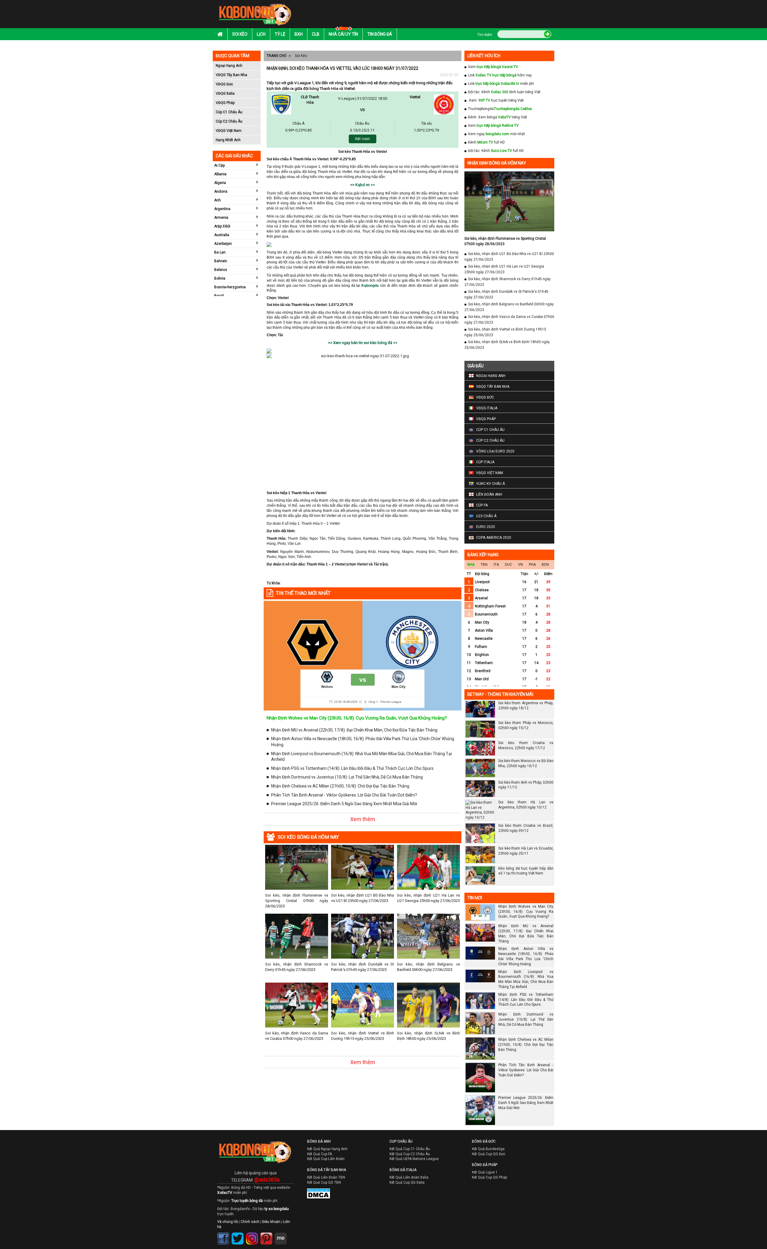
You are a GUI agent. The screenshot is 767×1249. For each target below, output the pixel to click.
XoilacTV (224, 1193)
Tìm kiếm (484, 35)
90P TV (484, 100)
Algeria (220, 183)
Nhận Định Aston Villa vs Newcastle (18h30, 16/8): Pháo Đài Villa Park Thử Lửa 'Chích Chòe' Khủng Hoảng (362, 741)
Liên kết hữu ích (483, 55)
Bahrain (220, 261)
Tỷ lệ (280, 34)
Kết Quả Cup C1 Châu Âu (409, 1149)
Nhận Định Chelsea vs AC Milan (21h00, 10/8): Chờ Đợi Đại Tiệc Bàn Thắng (340, 786)
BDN (545, 564)
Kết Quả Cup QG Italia (407, 1182)
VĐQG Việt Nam (228, 131)
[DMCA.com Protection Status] (314, 1195)
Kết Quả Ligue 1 (485, 1172)
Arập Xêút (222, 226)
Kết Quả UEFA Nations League (414, 1159)
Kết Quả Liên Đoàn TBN (326, 1177)
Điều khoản (271, 1222)
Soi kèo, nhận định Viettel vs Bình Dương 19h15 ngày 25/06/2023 (362, 1036)
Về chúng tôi (227, 1222)
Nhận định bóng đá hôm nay (496, 163)
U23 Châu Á (486, 516)
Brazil (219, 296)
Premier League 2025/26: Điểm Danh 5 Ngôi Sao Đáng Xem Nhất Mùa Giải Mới (344, 803)
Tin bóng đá (379, 34)
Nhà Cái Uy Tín (343, 34)
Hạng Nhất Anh (228, 140)
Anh (217, 200)
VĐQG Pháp (225, 103)
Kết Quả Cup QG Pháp (489, 1177)
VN (520, 564)
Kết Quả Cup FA (319, 1154)
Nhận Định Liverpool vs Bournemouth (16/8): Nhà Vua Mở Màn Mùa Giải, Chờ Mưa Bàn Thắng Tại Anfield (361, 756)
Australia (221, 235)
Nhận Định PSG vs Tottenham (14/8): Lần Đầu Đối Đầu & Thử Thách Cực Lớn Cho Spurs (352, 768)
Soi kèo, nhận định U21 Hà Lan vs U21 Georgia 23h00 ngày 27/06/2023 (428, 898)
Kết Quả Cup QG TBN (324, 1182)
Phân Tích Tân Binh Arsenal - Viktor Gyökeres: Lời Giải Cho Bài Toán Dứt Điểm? (344, 795)
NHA (471, 564)
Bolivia (219, 278)
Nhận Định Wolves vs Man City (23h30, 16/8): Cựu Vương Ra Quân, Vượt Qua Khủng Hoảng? (357, 718)
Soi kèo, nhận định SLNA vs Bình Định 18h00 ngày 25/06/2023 (428, 1036)
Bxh (299, 34)
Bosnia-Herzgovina (230, 287)
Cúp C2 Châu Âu (229, 121)
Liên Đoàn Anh (489, 494)
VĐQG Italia (225, 93)
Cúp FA (482, 505)
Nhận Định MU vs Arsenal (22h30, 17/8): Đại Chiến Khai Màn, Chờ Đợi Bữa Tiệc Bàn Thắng (354, 730)
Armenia (221, 217)
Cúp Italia (485, 462)
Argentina (222, 209)
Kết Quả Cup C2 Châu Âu (409, 1154)
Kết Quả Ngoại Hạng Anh (327, 1149)
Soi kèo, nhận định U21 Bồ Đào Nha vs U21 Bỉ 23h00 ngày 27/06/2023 (362, 898)
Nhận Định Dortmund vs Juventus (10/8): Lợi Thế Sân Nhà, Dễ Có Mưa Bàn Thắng (347, 777)
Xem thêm (362, 819)
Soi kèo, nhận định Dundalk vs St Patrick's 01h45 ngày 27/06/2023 (362, 967)
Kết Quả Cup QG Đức (488, 1154)
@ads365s (267, 1179)
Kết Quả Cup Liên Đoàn (326, 1159)
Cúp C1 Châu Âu (229, 112)
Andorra (220, 191)
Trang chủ (276, 56)
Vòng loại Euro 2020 (495, 451)
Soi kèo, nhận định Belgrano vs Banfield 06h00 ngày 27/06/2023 (428, 967)
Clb (315, 34)
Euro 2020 (485, 527)
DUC (508, 564)
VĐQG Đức (224, 84)
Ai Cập (219, 165)
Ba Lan (220, 252)
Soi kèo (239, 34)
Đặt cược (362, 139)
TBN (484, 564)
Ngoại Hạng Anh (229, 66)
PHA (532, 564)
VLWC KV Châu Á (490, 484)
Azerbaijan (223, 244)
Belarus (220, 270)
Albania (220, 174)
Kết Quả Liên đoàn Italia (408, 1177)
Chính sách (250, 1222)
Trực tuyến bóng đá (247, 1201)
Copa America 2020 (493, 537)
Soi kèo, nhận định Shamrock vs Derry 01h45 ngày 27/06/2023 (296, 967)
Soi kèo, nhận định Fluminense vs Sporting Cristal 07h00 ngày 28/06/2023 (296, 900)
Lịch (261, 34)
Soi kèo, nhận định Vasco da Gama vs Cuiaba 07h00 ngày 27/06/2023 (296, 1036)
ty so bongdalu (277, 1209)
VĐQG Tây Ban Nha (231, 75)
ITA (496, 564)
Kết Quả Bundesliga (488, 1149)
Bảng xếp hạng (483, 554)
